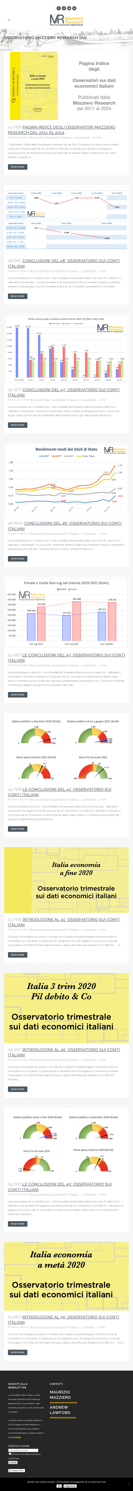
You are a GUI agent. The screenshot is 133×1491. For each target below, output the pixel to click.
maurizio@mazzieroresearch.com (63, 1402)
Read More (17, 167)
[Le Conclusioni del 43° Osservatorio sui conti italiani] (66, 613)
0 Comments (89, 271)
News (47, 271)
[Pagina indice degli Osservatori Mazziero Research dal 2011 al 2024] (66, 86)
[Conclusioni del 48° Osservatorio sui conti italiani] (66, 219)
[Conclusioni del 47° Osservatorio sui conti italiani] (66, 348)
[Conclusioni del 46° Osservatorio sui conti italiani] (66, 480)
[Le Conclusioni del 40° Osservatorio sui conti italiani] (66, 1142)
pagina (18, 1437)
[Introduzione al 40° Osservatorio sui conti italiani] (66, 1008)
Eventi (39, 137)
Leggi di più (70, 1486)
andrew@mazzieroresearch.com (63, 1417)
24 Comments (82, 137)
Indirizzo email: (19, 1446)
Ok (59, 1486)
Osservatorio (51, 137)
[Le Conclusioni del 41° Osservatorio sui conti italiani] (66, 748)
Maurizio (66, 137)
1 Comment (88, 1327)
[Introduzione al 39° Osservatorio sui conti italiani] (66, 1276)
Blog (32, 137)
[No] (129, 1484)
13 (97, 137)
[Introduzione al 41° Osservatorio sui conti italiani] (66, 880)
